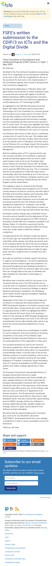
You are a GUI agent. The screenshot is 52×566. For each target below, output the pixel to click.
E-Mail (38, 444)
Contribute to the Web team (15, 559)
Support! (10, 448)
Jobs (7, 537)
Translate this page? (12, 562)
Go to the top (45, 497)
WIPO (7, 26)
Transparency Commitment (15, 548)
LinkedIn (24, 444)
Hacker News (38, 440)
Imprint (7, 541)
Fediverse (10, 440)
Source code (9, 555)
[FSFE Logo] (6, 4)
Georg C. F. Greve (22, 54)
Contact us (9, 534)
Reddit (10, 444)
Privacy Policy (10, 544)
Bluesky (24, 440)
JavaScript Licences (12, 552)
